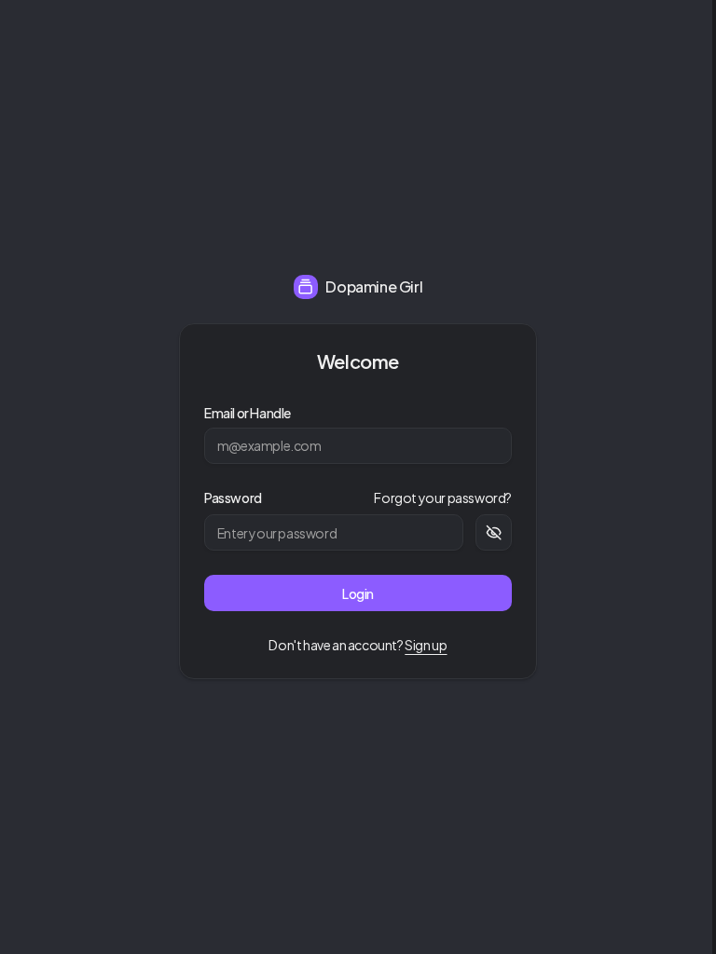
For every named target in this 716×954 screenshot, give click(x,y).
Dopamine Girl (373, 286)
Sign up (426, 644)
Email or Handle (247, 412)
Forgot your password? (443, 497)
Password (233, 497)
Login (358, 593)
